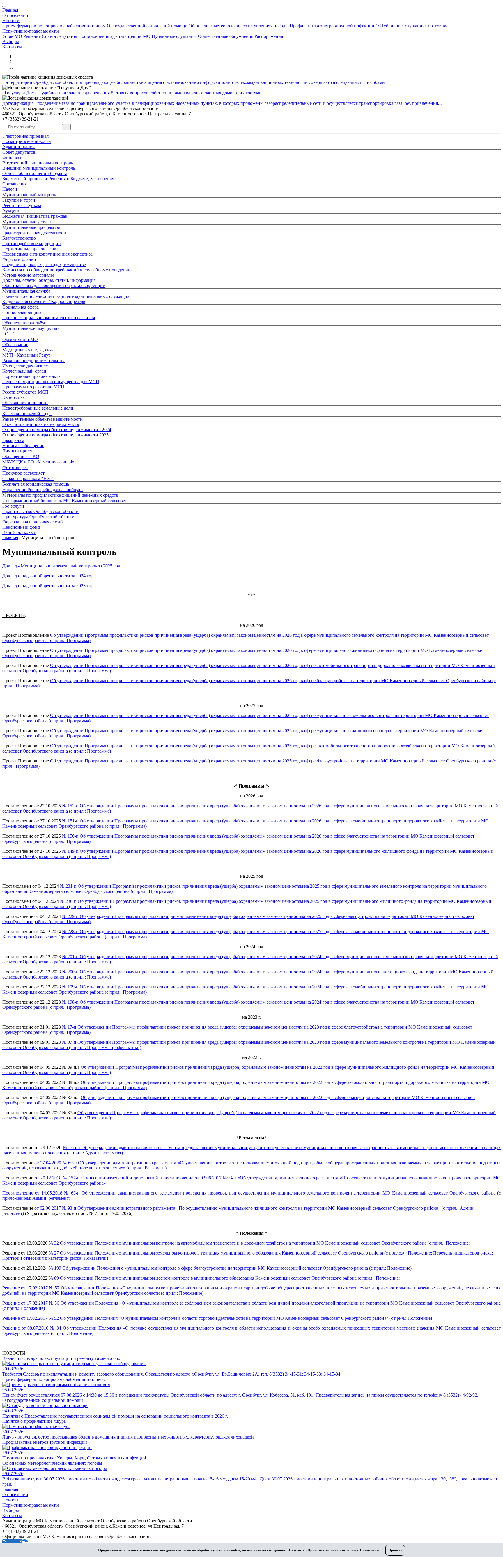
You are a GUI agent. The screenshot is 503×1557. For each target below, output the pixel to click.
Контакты (12, 46)
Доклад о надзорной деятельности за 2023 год (47, 585)
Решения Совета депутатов (50, 36)
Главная (10, 10)
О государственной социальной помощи (147, 25)
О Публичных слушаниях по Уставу (411, 25)
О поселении (15, 15)
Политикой (369, 1550)
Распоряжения (268, 36)
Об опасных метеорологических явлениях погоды (238, 25)
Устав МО (12, 36)
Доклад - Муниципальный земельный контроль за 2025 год (61, 565)
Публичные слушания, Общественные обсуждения (202, 36)
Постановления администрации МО (114, 36)
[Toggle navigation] (4, 6)
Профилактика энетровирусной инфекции (332, 25)
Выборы (10, 41)
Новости (11, 20)
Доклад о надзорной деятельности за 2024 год (47, 575)
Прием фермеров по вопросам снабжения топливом (54, 25)
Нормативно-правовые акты (30, 31)
